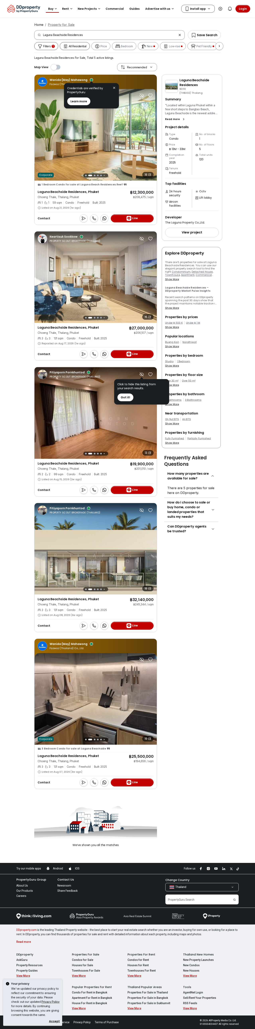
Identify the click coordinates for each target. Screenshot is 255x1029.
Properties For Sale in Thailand (148, 992)
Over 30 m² (171, 380)
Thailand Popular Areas (145, 987)
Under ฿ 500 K (174, 322)
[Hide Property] (141, 95)
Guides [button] (134, 9)
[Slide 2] (89, 175)
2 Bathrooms (173, 400)
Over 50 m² (188, 380)
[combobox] (110, 35)
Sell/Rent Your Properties (199, 997)
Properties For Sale (85, 954)
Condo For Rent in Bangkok (89, 992)
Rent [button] (65, 9)
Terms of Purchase (107, 1022)
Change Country (177, 880)
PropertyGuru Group (31, 880)
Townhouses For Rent (142, 970)
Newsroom (64, 885)
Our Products (24, 890)
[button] (175, 119)
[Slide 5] (101, 175)
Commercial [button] (115, 9)
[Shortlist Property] (150, 95)
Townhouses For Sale (86, 970)
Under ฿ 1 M (193, 322)
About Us (22, 885)
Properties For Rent (141, 954)
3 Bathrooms (193, 400)
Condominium (181, 271)
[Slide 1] (85, 175)
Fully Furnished (174, 438)
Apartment (188, 275)
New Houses (191, 970)
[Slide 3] (93, 175)
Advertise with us (157, 9)
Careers (21, 895)
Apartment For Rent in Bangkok (92, 997)
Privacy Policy (50, 1001)
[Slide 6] (104, 175)
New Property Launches (198, 959)
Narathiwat (189, 342)
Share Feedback (67, 890)
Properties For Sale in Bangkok (148, 997)
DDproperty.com (26, 929)
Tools (187, 987)
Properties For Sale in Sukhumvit (149, 1003)
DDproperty (24, 954)
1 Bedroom (183, 361)
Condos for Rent (138, 959)
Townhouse (172, 275)
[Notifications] (230, 9)
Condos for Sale (82, 959)
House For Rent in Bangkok (89, 1003)
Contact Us (65, 880)
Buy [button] (50, 9)
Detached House (202, 271)
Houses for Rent (138, 965)
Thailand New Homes (198, 954)
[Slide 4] (98, 175)
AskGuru (21, 959)
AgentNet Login (193, 992)
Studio (169, 361)
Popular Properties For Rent (92, 987)
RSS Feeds (190, 1003)
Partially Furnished (199, 438)
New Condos (191, 965)
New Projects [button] (87, 9)
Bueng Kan (172, 342)
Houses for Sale (82, 965)
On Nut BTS (172, 419)
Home (38, 25)
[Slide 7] (107, 175)
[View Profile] (65, 82)
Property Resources (29, 965)
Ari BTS (186, 419)
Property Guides (27, 970)
